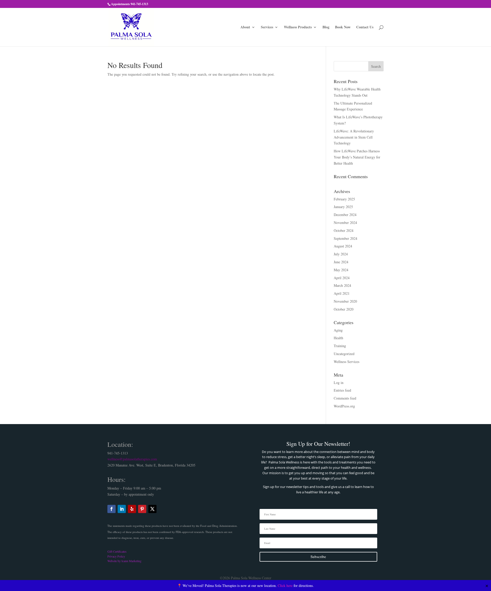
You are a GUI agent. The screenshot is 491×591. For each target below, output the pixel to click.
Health (338, 337)
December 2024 (345, 214)
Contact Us (364, 27)
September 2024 (345, 238)
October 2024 (343, 230)
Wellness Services (346, 361)
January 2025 (343, 206)
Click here (285, 585)
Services (267, 27)
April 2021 (342, 293)
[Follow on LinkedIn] (122, 509)
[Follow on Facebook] (111, 509)
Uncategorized (344, 353)
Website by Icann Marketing (124, 561)
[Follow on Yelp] (132, 509)
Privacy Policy (116, 556)
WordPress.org (344, 406)
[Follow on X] (152, 509)
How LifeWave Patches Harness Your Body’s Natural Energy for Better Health (357, 157)
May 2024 (341, 269)
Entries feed (342, 390)
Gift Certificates (117, 551)
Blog (325, 27)
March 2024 (342, 285)
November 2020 (345, 301)
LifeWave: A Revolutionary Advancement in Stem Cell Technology (354, 137)
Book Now (343, 27)
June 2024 (341, 261)
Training (340, 345)
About (245, 27)
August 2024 (343, 246)
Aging (338, 330)
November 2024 (345, 222)
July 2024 (341, 254)
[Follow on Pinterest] (142, 509)
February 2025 (344, 199)
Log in (338, 382)
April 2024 (342, 277)
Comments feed (345, 398)
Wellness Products (298, 27)
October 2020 (343, 309)
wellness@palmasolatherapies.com (132, 459)
